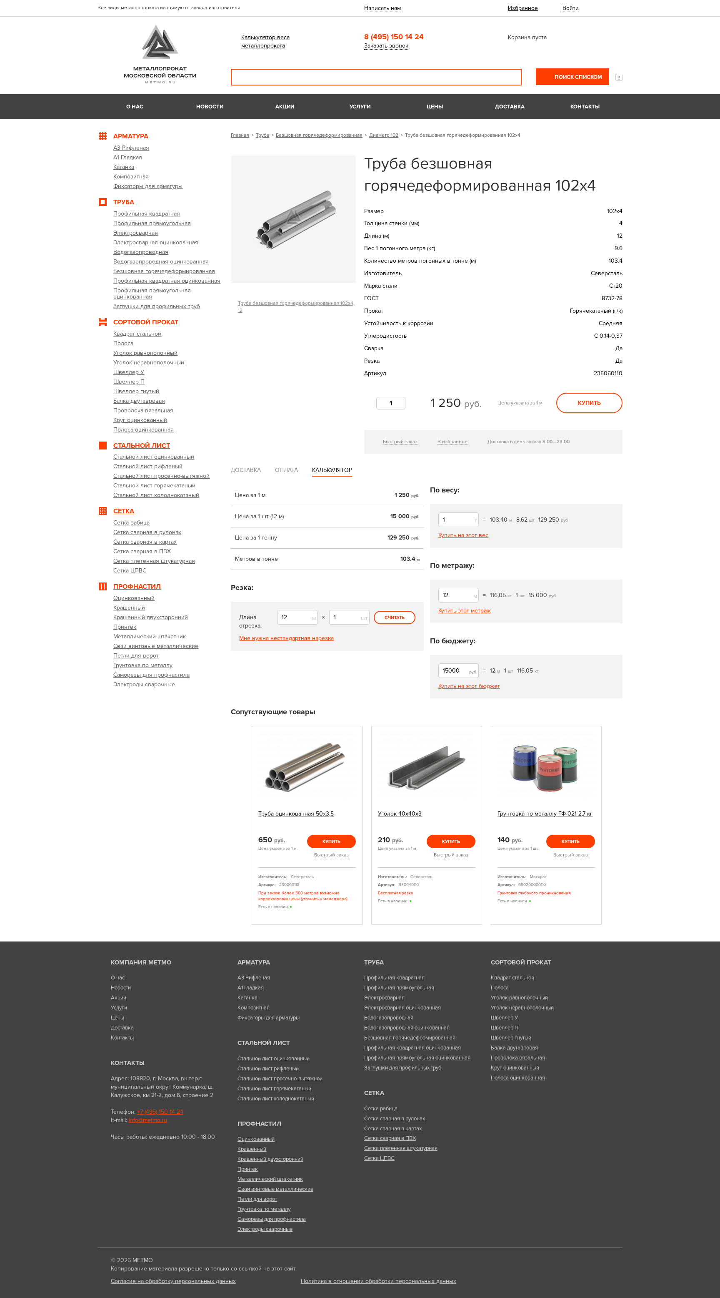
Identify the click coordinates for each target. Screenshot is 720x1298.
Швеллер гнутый (511, 1037)
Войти (570, 8)
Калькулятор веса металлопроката (265, 41)
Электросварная (384, 997)
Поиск (509, 77)
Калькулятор (332, 470)
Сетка (374, 1093)
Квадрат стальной (512, 977)
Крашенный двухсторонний (270, 1159)
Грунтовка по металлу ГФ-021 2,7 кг (545, 813)
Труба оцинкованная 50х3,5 (296, 813)
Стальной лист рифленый (268, 1068)
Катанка (248, 997)
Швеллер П (504, 1027)
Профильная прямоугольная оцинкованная (417, 1057)
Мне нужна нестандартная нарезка (286, 638)
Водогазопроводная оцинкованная (407, 1027)
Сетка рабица (381, 1108)
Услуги (360, 106)
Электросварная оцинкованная (402, 1007)
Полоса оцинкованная (518, 1078)
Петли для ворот (257, 1199)
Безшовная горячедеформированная (319, 135)
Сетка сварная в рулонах (394, 1118)
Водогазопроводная (388, 1017)
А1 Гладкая (251, 987)
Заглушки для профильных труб (402, 1068)
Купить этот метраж (464, 610)
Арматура (254, 962)
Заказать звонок (386, 45)
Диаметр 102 (383, 135)
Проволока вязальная (518, 1057)
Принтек (248, 1169)
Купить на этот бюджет (469, 686)
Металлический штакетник (270, 1179)
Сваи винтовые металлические (275, 1189)
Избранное (523, 8)
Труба (262, 135)
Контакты (585, 106)
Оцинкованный (256, 1139)
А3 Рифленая (254, 977)
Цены (435, 106)
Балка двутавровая (514, 1047)
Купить (589, 403)
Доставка (510, 106)
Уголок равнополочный (519, 997)
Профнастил (259, 1123)
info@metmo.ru (148, 1120)
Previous (242, 825)
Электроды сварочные (265, 1229)
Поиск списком (577, 77)
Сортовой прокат (521, 962)
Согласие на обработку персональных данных (173, 1281)
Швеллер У (504, 1017)
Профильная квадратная (394, 977)
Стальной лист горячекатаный (274, 1088)
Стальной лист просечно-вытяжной (280, 1078)
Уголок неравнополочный (522, 1007)
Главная (240, 135)
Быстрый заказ (400, 441)
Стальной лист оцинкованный (274, 1058)
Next (611, 825)
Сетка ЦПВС (379, 1158)
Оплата (286, 470)
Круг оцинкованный (515, 1068)
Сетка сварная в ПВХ (390, 1138)
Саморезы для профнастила (272, 1219)
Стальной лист (264, 1043)
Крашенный (252, 1149)
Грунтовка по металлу (264, 1209)
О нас (134, 106)
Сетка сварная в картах (393, 1128)
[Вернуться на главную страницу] (160, 81)
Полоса (500, 987)
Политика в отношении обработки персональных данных (378, 1281)
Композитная (254, 1007)
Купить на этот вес (463, 535)
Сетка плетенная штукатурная (401, 1148)
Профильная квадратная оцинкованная (412, 1047)
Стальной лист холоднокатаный (276, 1098)
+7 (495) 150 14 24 (160, 1111)
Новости (209, 106)
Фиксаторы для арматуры (269, 1017)
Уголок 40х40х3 (400, 813)
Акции (284, 106)
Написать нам (382, 8)
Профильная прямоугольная (399, 987)
